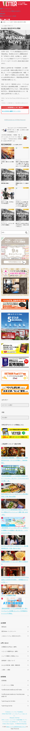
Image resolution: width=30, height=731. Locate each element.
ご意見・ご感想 (6, 669)
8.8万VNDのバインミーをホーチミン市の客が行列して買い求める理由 (14, 495)
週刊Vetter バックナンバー (9, 631)
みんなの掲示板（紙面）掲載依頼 (11, 665)
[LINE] (9, 19)
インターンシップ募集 (8, 685)
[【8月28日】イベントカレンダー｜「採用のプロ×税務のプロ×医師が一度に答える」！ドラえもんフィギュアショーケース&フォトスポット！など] (13, 525)
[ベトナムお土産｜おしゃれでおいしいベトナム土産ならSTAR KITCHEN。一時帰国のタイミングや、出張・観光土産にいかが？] (13, 574)
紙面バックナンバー (6, 8)
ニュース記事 (4, 25)
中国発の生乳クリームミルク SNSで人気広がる (14, 563)
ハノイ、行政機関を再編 (8, 595)
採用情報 (4, 680)
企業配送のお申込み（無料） (9, 646)
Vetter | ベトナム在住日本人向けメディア (16, 726)
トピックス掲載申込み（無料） (10, 651)
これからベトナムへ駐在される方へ (11, 636)
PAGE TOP (27, 708)
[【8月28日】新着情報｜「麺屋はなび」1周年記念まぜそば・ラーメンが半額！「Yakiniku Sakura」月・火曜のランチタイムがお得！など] (13, 455)
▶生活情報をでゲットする (11, 111)
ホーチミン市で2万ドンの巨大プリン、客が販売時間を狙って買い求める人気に (14, 547)
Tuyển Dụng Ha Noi (7, 705)
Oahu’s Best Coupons (8, 723)
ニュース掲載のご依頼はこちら (10, 656)
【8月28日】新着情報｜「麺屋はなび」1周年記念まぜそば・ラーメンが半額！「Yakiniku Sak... (14, 460)
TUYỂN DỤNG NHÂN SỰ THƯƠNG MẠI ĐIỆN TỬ (13, 695)
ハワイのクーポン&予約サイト (10, 721)
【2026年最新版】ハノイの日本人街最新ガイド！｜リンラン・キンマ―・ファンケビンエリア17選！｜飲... (15, 478)
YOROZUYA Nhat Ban (21, 723)
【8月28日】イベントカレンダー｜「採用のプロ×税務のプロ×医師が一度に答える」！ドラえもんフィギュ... (14, 530)
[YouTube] (5, 19)
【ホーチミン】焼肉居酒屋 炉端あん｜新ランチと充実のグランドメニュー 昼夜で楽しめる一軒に (14, 512)
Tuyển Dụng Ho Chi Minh (8, 701)
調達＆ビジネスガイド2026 (8, 16)
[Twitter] (3, 19)
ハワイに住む (23, 721)
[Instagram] (7, 19)
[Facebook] (1, 19)
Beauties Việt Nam (14, 717)
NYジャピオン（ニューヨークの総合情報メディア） (14, 719)
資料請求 (2, 13)
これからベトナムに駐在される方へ (10, 11)
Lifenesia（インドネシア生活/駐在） (15, 711)
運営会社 (4, 626)
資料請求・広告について (8, 660)
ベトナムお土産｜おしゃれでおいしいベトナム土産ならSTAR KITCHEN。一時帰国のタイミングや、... (15, 580)
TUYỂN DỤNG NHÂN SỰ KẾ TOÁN (12, 689)
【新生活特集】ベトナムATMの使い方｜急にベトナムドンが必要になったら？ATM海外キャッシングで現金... (14, 611)
